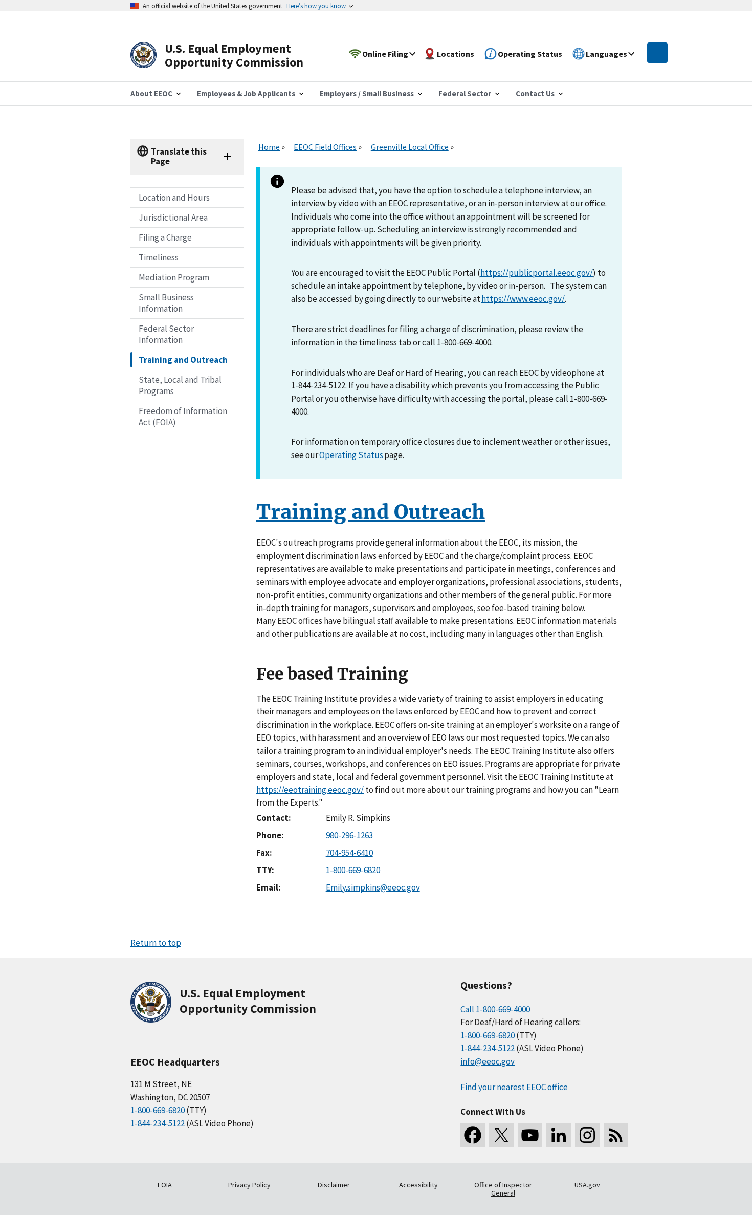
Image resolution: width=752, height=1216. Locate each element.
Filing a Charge (165, 237)
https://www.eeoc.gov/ (523, 299)
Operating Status (351, 455)
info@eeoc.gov (487, 1061)
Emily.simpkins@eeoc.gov (373, 887)
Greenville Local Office (410, 147)
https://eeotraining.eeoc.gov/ (310, 789)
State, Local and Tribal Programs (180, 385)
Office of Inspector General (503, 1189)
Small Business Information (166, 303)
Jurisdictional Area (173, 217)
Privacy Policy (249, 1184)
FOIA (165, 1184)
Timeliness (159, 257)
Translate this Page (179, 156)
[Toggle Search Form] (657, 52)
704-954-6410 (349, 852)
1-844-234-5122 (157, 1123)
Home (269, 147)
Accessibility (418, 1184)
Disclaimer (334, 1184)
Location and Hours (174, 197)
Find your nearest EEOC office (514, 1087)
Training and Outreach (183, 359)
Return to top (155, 942)
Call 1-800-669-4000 (495, 1009)
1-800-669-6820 (353, 870)
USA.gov (587, 1184)
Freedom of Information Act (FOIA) (183, 416)
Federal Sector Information (166, 334)
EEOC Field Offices (325, 147)
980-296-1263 (349, 835)
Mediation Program (174, 277)
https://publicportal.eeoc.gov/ (536, 272)
